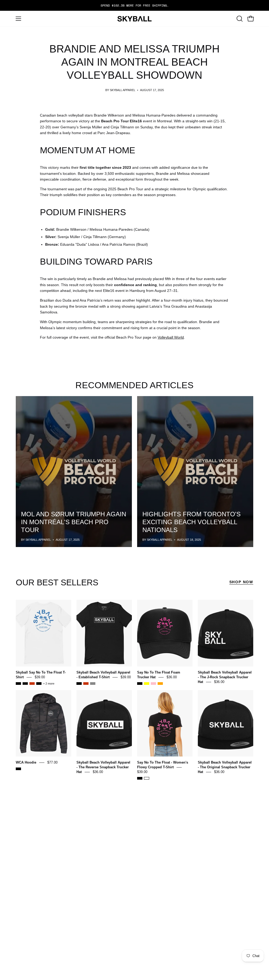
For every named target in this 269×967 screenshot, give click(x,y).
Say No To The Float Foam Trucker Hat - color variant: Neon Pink (153, 683)
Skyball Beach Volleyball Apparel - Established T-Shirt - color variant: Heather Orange (86, 683)
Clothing (88, 892)
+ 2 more (48, 683)
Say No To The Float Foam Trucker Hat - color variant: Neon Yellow (146, 683)
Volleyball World (171, 337)
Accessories (92, 898)
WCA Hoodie (26, 762)
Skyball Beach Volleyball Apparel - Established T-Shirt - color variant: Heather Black (79, 683)
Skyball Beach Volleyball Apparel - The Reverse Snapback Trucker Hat (103, 767)
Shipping (125, 902)
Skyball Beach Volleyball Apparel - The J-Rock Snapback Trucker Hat (225, 677)
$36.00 (172, 677)
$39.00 (40, 677)
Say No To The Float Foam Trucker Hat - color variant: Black (139, 683)
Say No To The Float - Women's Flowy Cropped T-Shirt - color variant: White (146, 778)
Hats (83, 886)
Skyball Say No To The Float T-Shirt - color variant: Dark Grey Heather (25, 683)
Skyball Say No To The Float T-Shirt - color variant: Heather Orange (32, 683)
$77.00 (52, 762)
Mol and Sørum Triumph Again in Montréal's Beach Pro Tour (73, 522)
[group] (134, 5)
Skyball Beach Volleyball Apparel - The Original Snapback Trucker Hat (225, 767)
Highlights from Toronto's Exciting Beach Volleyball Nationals (191, 522)
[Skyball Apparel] (134, 19)
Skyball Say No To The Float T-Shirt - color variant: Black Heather (18, 683)
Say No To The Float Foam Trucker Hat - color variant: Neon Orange (160, 683)
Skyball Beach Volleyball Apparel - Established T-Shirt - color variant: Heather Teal (92, 683)
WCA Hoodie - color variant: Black (18, 769)
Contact (87, 904)
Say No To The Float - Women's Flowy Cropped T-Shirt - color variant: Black (139, 778)
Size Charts (129, 886)
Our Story (165, 891)
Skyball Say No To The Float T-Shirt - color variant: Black (39, 683)
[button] (239, 18)
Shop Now (241, 582)
